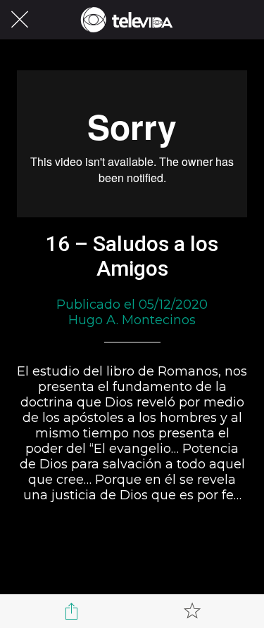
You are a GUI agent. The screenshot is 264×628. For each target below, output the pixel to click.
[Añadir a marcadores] (192, 611)
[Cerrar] (19, 19)
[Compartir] (72, 611)
